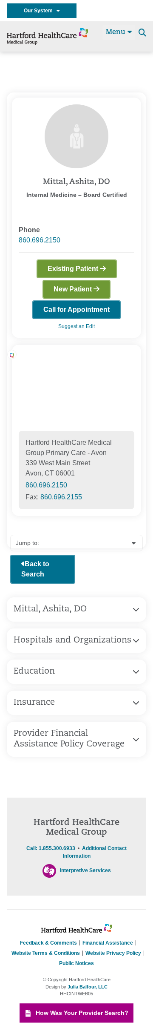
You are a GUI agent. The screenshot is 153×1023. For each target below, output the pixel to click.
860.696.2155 (61, 497)
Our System (40, 11)
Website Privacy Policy (113, 953)
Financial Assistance (107, 943)
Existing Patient (74, 268)
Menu (117, 32)
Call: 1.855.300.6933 (50, 848)
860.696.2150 (39, 240)
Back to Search (35, 569)
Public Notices (76, 963)
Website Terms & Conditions (45, 953)
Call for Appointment (76, 309)
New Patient (74, 289)
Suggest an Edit (76, 326)
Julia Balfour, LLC (88, 986)
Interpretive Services (85, 870)
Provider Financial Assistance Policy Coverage (69, 739)
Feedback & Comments (48, 943)
